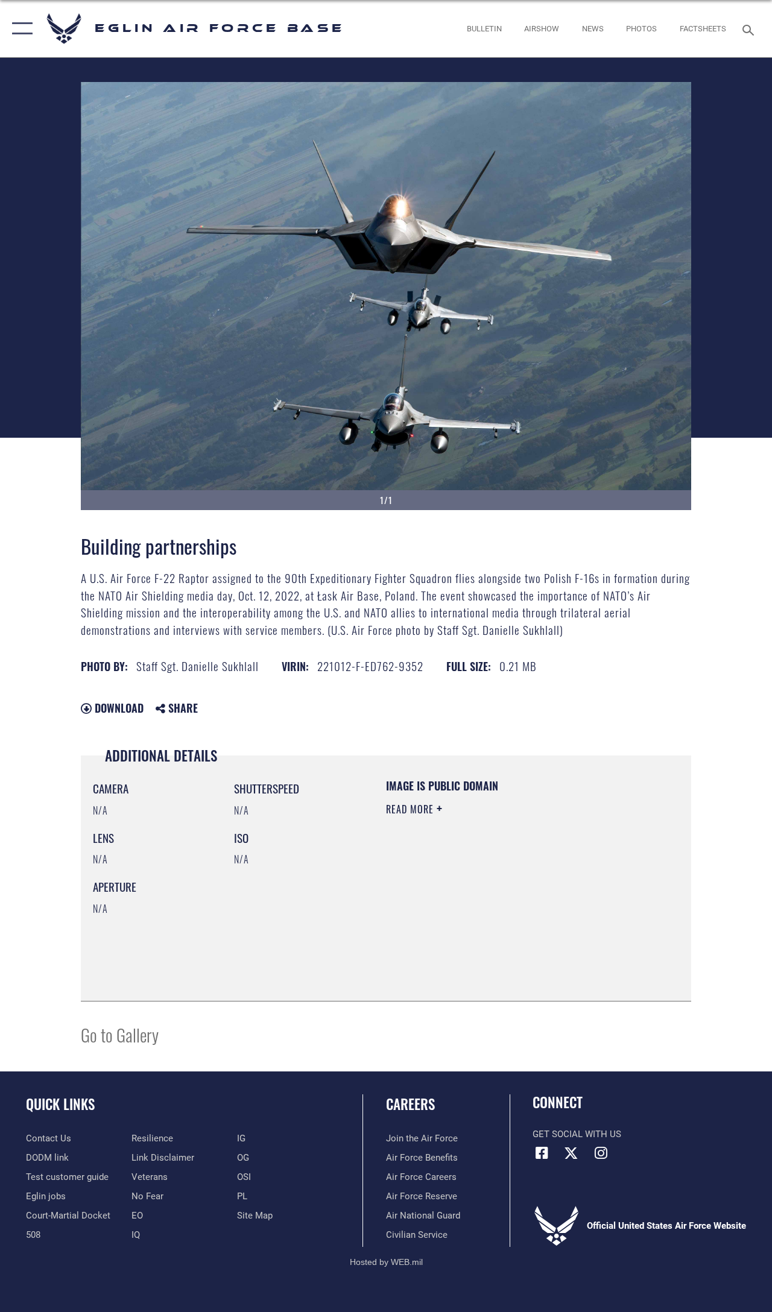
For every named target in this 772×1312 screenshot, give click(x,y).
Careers (410, 1104)
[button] (19, 28)
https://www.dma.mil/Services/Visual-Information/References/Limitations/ (494, 911)
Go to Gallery (120, 1034)
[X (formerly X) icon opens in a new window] (571, 1153)
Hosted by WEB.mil (386, 1262)
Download (118, 708)
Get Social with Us (577, 1134)
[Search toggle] (750, 29)
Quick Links (60, 1104)
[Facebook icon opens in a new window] (542, 1153)
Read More (411, 809)
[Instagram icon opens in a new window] (601, 1153)
